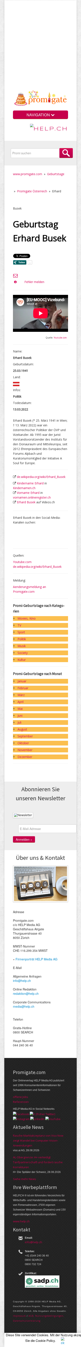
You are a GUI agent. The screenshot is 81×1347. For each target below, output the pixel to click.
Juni (19, 715)
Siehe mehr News (24, 1179)
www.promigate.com (27, 174)
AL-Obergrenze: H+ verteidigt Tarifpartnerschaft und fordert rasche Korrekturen (38, 1162)
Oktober (23, 743)
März (21, 695)
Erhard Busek (26, 502)
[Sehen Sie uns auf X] (42, 1114)
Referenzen (21, 1102)
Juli (19, 722)
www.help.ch (21, 1221)
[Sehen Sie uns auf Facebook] (21, 1114)
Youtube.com (60, 337)
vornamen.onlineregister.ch (32, 497)
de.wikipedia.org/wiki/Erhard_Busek (41, 477)
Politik (21, 639)
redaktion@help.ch (26, 993)
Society (22, 653)
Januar (21, 681)
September (25, 736)
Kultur (21, 660)
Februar (22, 688)
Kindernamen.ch (24, 488)
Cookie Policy (45, 1340)
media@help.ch (23, 1006)
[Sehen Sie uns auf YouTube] (52, 1119)
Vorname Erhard (28, 493)
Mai (20, 709)
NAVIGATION (39, 114)
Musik (21, 646)
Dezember (24, 757)
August (22, 729)
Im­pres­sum (19, 1315)
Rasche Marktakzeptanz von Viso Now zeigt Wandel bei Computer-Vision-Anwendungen (38, 1140)
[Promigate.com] (40, 98)
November (24, 750)
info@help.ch (22, 980)
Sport (21, 632)
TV (19, 625)
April (20, 702)
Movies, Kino (26, 618)
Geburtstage (55, 174)
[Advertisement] (40, 46)
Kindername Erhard (30, 483)
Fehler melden (34, 282)
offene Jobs (20, 1097)
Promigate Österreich (32, 191)
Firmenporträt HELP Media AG (36, 959)
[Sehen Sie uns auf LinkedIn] (37, 1119)
